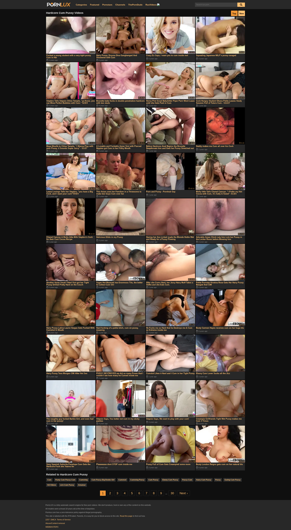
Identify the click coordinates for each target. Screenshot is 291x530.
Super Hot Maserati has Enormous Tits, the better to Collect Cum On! (119, 283)
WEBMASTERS (51, 527)
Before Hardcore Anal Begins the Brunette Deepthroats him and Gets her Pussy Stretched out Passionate (170, 147)
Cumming (83, 480)
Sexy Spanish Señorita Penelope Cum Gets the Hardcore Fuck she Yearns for (68, 465)
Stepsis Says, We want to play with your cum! (167, 419)
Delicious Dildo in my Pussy (109, 237)
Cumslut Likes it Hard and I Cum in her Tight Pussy (170, 373)
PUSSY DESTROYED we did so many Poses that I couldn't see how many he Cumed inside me (119, 374)
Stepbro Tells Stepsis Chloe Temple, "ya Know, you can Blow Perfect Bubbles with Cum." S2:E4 (70, 102)
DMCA (53, 520)
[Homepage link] (59, 5)
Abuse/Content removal (55, 523)
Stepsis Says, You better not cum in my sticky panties (117, 420)
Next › (184, 493)
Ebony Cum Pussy (170, 480)
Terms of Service (64, 520)
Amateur (82, 485)
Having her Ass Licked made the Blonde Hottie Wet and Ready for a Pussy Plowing (170, 238)
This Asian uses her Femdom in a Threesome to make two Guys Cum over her (118, 193)
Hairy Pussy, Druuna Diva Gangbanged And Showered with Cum (116, 56)
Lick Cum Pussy (67, 485)
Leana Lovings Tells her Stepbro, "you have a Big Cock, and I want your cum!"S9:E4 (69, 193)
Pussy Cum (187, 480)
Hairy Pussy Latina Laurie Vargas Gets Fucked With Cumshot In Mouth (70, 329)
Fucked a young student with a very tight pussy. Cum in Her (68, 56)
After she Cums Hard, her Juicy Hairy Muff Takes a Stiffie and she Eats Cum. (169, 283)
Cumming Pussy (137, 480)
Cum (49, 480)
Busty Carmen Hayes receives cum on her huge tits (220, 328)
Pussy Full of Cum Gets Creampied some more (168, 464)
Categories (81, 4)
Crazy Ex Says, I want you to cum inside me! (167, 55)
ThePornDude (135, 4)
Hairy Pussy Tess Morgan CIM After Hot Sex (66, 373)
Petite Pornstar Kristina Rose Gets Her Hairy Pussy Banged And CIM (220, 283)
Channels (120, 4)
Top (234, 13)
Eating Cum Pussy (233, 480)
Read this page (126, 516)
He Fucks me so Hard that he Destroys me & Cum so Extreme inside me (169, 329)
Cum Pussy (153, 480)
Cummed (122, 480)
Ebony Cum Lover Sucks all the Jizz (213, 373)
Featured (94, 4)
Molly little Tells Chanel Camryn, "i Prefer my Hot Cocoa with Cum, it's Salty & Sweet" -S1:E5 (219, 193)
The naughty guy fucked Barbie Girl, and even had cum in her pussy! (70, 420)
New (241, 13)
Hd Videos (51, 485)
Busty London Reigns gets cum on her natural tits (219, 464)
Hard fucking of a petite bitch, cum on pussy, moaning (117, 329)
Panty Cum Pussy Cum (65, 480)
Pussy (218, 480)
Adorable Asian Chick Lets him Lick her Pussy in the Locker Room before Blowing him (219, 238)
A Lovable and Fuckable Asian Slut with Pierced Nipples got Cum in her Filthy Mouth (118, 147)
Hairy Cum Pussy (203, 480)
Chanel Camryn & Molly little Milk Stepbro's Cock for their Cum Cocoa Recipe (69, 238)
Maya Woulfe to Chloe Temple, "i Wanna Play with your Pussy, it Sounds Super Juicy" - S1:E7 (69, 147)
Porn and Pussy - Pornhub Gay (160, 192)
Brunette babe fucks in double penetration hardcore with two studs (120, 102)
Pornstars (107, 4)
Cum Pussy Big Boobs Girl (103, 480)
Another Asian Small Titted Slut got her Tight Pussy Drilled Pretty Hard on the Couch (67, 283)
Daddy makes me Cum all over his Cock (214, 146)
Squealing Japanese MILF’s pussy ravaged (216, 55)
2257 (47, 520)
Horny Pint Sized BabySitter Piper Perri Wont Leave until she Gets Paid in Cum (170, 102)
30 (172, 493)
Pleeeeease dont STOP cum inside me (114, 464)
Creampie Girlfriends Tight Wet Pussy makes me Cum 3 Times (219, 420)
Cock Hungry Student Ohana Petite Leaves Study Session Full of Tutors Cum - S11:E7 (219, 102)
